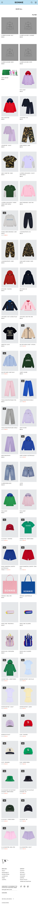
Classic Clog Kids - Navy (7, 35)
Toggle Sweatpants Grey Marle (9, 427)
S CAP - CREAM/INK (5, 762)
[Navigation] (2, 2)
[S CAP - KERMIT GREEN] (28, 751)
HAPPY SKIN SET (4, 77)
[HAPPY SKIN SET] (9, 72)
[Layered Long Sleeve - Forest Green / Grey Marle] (9, 191)
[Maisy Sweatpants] (9, 444)
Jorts (21, 483)
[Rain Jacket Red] (9, 106)
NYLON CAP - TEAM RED (6, 538)
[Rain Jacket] (28, 78)
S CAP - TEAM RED (24, 734)
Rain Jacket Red (5, 117)
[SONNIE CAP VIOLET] (9, 723)
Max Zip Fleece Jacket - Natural (28, 344)
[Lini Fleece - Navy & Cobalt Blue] (9, 305)
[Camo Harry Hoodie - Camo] (28, 250)
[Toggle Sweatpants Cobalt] (28, 388)
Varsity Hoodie (23, 372)
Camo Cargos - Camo (25, 145)
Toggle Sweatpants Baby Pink (8, 400)
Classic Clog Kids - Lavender (27, 35)
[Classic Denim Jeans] (9, 472)
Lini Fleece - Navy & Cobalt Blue (9, 316)
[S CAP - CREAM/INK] (9, 751)
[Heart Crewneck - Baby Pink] (28, 191)
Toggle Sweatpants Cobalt (26, 400)
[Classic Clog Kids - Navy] (9, 25)
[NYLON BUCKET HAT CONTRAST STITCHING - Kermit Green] (9, 779)
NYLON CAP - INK (23, 819)
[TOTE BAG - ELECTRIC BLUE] (28, 584)
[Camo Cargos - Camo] (28, 134)
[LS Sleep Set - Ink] (28, 106)
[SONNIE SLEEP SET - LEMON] (28, 695)
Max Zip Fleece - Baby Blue (7, 372)
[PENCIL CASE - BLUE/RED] (28, 612)
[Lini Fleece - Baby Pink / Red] (28, 305)
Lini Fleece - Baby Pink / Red (26, 316)
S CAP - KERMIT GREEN (25, 762)
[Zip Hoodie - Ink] (28, 278)
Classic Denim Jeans (6, 483)
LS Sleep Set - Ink (24, 117)
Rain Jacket (23, 90)
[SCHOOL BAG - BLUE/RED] (28, 640)
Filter (34, 15)
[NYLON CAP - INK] (28, 808)
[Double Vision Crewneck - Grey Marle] (9, 220)
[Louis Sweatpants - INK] (28, 220)
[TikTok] (28, 887)
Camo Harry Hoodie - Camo (26, 261)
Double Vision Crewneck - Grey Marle (9, 232)
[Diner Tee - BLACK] (9, 333)
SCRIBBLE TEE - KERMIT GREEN (26, 538)
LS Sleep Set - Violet (6, 145)
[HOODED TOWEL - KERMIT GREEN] (9, 668)
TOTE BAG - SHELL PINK (6, 596)
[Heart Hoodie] (28, 416)
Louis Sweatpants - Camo (7, 261)
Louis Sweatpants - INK (25, 232)
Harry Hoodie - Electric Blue (27, 455)
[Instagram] (25, 887)
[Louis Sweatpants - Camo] (9, 250)
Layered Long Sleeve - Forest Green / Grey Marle (8, 203)
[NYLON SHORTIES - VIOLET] (28, 836)
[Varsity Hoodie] (28, 361)
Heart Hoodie (23, 427)
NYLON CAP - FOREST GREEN (7, 819)
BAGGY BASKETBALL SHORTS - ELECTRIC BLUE (8, 567)
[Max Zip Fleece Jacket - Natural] (28, 333)
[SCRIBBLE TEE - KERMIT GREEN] (28, 527)
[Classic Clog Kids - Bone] (9, 52)
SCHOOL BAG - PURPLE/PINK (7, 651)
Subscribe (4, 892)
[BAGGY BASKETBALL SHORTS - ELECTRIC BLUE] (9, 555)
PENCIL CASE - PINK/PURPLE (7, 623)
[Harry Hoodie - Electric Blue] (28, 444)
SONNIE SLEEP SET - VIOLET (7, 707)
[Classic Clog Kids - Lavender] (28, 25)
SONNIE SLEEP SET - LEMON (26, 707)
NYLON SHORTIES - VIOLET (26, 847)
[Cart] (36, 2)
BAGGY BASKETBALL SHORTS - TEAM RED (28, 567)
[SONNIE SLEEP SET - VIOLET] (9, 695)
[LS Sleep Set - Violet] (9, 134)
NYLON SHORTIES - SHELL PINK (8, 847)
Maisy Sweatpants (5, 455)
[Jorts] (28, 472)
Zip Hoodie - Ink (23, 289)
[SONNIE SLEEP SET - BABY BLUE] (28, 668)
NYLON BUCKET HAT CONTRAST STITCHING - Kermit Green (8, 790)
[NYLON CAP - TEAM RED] (9, 527)
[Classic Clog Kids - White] (28, 52)
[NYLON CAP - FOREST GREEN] (9, 808)
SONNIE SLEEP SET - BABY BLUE (27, 679)
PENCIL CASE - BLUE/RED (25, 623)
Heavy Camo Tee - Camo (7, 173)
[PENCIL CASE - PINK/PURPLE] (9, 612)
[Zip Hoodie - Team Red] (9, 278)
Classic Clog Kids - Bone (7, 62)
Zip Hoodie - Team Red (6, 289)
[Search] (32, 2)
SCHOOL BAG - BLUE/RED (25, 651)
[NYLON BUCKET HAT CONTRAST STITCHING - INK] (28, 779)
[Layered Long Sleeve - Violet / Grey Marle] (28, 162)
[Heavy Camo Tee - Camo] (9, 162)
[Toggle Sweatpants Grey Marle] (9, 416)
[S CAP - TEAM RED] (28, 723)
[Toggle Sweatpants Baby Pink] (9, 388)
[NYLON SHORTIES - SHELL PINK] (9, 836)
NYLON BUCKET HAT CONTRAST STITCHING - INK (27, 790)
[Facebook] (21, 887)
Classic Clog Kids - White (26, 62)
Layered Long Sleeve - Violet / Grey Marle (27, 174)
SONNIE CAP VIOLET (5, 734)
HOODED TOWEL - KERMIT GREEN (8, 679)
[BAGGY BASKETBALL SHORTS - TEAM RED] (28, 555)
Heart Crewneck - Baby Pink (26, 202)
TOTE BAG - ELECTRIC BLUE (26, 596)
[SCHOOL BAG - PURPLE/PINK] (9, 640)
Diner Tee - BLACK (5, 344)
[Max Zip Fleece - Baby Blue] (9, 361)
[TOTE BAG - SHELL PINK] (9, 584)
